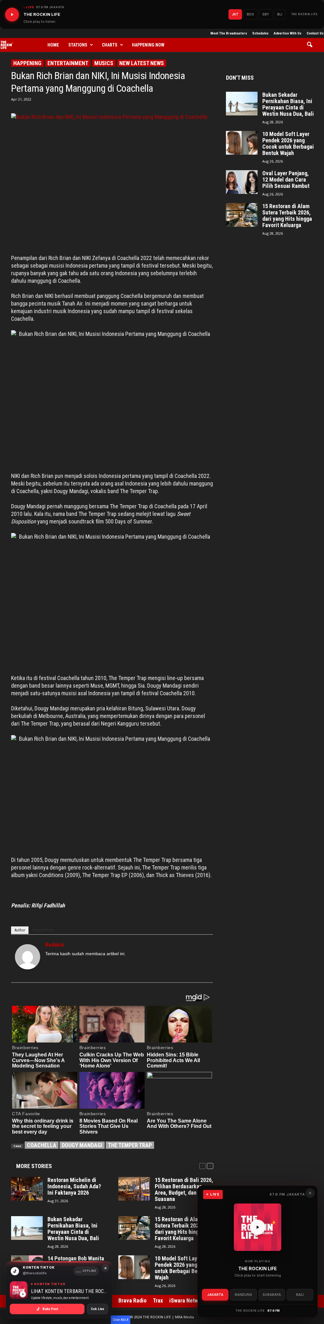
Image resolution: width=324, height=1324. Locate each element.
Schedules (260, 33)
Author (19, 930)
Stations (77, 44)
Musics (103, 63)
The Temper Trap (130, 1145)
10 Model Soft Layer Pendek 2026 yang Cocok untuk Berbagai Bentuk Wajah (184, 1268)
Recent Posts (43, 930)
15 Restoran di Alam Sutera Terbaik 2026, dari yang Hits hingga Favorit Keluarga (179, 1228)
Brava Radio (132, 1300)
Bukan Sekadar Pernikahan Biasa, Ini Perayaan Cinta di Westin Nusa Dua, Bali (73, 1228)
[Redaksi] (27, 956)
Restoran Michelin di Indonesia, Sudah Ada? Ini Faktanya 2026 (74, 1186)
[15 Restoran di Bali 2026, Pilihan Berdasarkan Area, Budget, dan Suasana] (134, 1189)
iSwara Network (187, 1300)
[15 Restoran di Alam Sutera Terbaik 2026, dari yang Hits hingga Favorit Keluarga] (134, 1228)
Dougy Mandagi (82, 1145)
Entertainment (67, 63)
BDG (250, 14)
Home (53, 44)
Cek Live (97, 1309)
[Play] (12, 15)
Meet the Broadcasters (228, 33)
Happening (27, 63)
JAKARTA (215, 1294)
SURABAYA (272, 1294)
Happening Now (148, 44)
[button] (311, 45)
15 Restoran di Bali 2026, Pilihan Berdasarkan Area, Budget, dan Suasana (184, 1189)
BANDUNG (243, 1294)
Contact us (315, 33)
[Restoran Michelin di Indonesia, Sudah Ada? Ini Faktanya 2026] (27, 1189)
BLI (279, 14)
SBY (265, 14)
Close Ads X (120, 1320)
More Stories (34, 1166)
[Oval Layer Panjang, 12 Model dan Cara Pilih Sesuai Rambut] (242, 182)
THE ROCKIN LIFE (304, 14)
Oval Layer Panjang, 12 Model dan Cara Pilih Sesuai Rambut (285, 179)
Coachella (41, 1145)
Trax (158, 1300)
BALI (300, 1294)
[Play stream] (257, 1227)
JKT (235, 14)
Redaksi (54, 944)
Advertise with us (288, 33)
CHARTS (109, 44)
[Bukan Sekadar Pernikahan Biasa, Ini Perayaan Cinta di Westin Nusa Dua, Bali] (27, 1228)
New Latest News (141, 63)
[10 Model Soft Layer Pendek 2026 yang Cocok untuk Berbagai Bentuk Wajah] (134, 1267)
